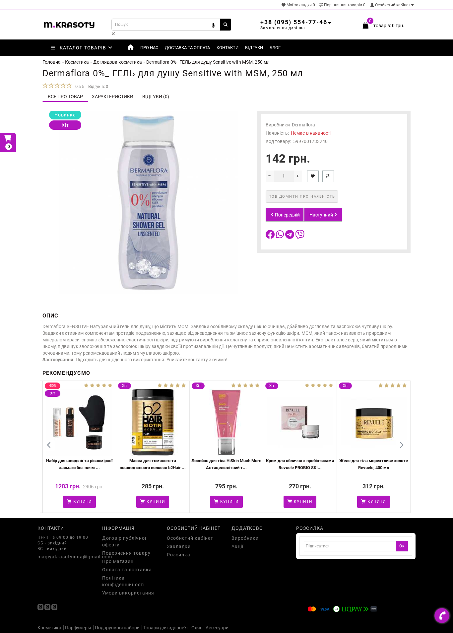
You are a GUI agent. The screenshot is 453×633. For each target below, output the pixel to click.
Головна (51, 62)
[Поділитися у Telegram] (290, 236)
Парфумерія (78, 627)
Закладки (179, 546)
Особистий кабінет (392, 5)
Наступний (321, 214)
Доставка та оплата (187, 47)
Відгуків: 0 (98, 86)
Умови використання (128, 593)
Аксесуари (217, 627)
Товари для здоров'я (165, 627)
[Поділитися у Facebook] (271, 236)
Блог (275, 47)
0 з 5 (78, 86)
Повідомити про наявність (302, 196)
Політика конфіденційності (123, 581)
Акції (237, 546)
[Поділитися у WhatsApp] (280, 236)
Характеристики (112, 96)
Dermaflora (303, 124)
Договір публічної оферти (124, 541)
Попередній (287, 214)
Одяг (196, 627)
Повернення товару (126, 553)
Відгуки (254, 47)
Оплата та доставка (127, 569)
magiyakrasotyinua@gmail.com (64, 556)
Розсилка (178, 554)
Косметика (49, 627)
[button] (401, 445)
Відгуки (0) (155, 96)
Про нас (149, 47)
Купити (107, 501)
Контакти (227, 47)
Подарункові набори (117, 627)
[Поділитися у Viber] (299, 236)
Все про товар (65, 96)
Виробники (245, 538)
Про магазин (118, 561)
